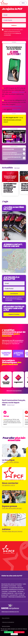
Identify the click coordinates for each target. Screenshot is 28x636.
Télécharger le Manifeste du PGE (17, 597)
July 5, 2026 (16, 109)
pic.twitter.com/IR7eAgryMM (11, 106)
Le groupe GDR (14, 595)
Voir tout (17, 168)
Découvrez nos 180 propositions (12, 340)
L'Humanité (4, 591)
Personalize (14, 634)
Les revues (20, 591)
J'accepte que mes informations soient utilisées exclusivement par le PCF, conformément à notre (13, 32)
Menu (23, 3)
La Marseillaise (12, 591)
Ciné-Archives (18, 593)
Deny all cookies (20, 632)
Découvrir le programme (14, 390)
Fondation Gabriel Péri (8, 593)
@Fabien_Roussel (18, 92)
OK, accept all (9, 632)
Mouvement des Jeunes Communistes (11, 584)
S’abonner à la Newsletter (8, 622)
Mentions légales (6, 626)
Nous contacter (5, 618)
